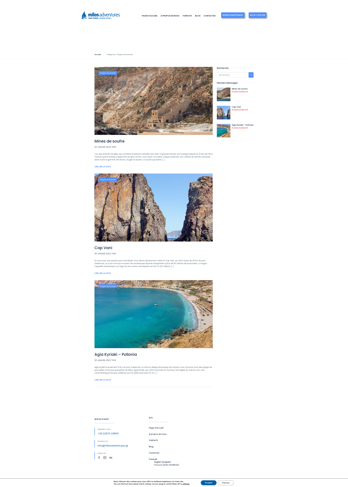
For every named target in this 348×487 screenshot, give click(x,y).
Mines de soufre (109, 141)
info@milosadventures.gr (113, 445)
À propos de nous (170, 15)
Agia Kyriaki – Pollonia (115, 354)
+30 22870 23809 (108, 433)
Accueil (97, 54)
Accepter (208, 482)
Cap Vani (103, 248)
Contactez (210, 15)
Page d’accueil (156, 427)
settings (185, 484)
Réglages (226, 482)
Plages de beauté (108, 73)
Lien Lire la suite (102, 166)
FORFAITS (187, 15)
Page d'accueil (150, 15)
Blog (198, 15)
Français (264, 4)
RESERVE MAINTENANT (233, 15)
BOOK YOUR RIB (257, 15)
